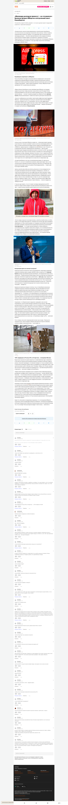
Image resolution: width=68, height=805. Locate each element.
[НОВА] (42, 6)
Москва (20, 3)
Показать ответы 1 (18, 456)
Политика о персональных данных (20, 795)
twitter (36, 776)
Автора (30, 429)
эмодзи (19, 444)
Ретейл (18, 13)
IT (15, 13)
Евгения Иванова (25, 409)
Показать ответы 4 (18, 446)
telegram (17, 778)
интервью (29, 383)
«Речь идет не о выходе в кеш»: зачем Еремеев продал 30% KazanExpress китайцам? (32, 216)
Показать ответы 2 (18, 488)
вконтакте (18, 776)
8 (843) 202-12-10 (18, 771)
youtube (17, 780)
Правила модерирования (19, 759)
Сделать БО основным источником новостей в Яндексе (34, 418)
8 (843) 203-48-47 (31, 771)
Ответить (25, 446)
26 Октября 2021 (17, 11)
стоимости (38, 145)
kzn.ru (17, 355)
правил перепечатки (25, 799)
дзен (36, 778)
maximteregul (19, 470)
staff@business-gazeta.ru (44, 771)
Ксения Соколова (18, 409)
